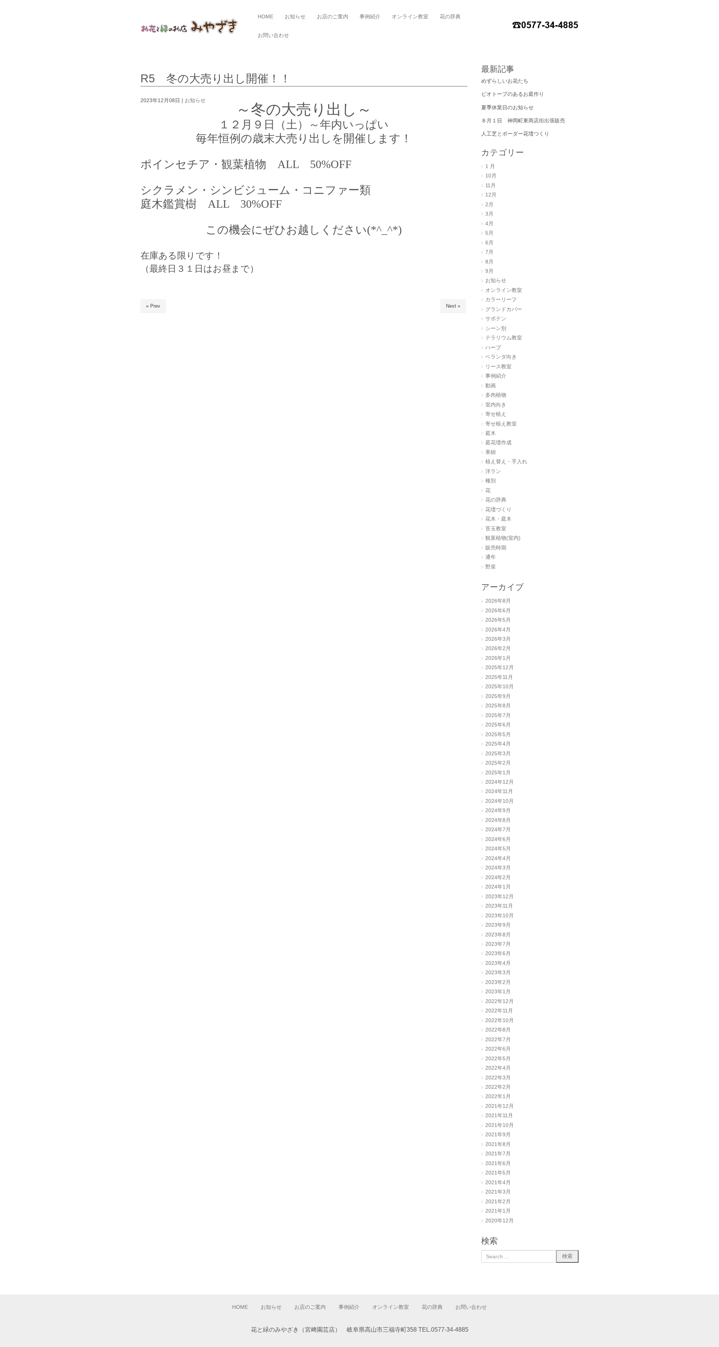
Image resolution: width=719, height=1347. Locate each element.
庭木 (490, 433)
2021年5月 (498, 1173)
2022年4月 (498, 1068)
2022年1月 (498, 1096)
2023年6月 (498, 953)
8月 (489, 262)
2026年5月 (498, 620)
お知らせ (195, 100)
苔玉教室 (495, 528)
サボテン (495, 318)
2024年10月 (499, 801)
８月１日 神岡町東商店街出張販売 (523, 121)
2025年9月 (498, 696)
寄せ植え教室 (501, 424)
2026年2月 (498, 648)
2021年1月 (498, 1211)
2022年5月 (498, 1058)
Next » (453, 306)
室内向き (495, 405)
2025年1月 (498, 772)
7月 (489, 252)
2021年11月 (499, 1115)
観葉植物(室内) (503, 538)
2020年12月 (499, 1220)
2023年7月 (498, 944)
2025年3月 (498, 753)
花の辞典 (495, 500)
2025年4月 (498, 744)
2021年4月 (498, 1182)
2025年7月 (498, 715)
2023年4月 (498, 963)
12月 (491, 195)
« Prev (153, 306)
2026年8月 (498, 601)
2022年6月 (498, 1049)
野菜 (490, 567)
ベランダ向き (501, 357)
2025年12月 (499, 667)
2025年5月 (498, 734)
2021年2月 (498, 1201)
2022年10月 (499, 1020)
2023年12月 (499, 896)
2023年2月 (498, 982)
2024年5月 (498, 848)
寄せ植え (495, 414)
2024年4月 (498, 858)
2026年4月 (498, 630)
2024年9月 (498, 810)
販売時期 (495, 548)
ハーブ (493, 347)
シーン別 (495, 328)
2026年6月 (498, 610)
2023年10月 (499, 915)
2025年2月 (498, 763)
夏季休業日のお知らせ (507, 107)
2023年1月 (498, 991)
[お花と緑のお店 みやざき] (192, 26)
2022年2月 (498, 1087)
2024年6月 (498, 839)
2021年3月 (498, 1192)
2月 (489, 204)
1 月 (490, 166)
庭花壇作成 (498, 442)
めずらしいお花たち (504, 81)
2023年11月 (499, 906)
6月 (489, 243)
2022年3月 (498, 1078)
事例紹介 (495, 376)
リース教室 (498, 366)
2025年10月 (499, 686)
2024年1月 (498, 887)
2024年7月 (498, 829)
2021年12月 (499, 1106)
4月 (489, 223)
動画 (490, 385)
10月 (491, 176)
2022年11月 (499, 1011)
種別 (490, 481)
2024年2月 (498, 877)
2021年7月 (498, 1153)
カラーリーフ (501, 299)
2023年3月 (498, 972)
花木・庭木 (498, 519)
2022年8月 (498, 1030)
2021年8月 (498, 1144)
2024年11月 (499, 791)
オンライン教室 (503, 290)
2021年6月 (498, 1163)
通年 (490, 557)
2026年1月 (498, 658)
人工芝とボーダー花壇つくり (515, 134)
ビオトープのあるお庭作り (512, 94)
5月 (489, 233)
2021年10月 (499, 1125)
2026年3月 (498, 639)
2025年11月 (499, 677)
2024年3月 (498, 868)
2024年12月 (499, 782)
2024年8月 (498, 820)
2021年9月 (498, 1134)
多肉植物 (495, 395)
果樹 (490, 452)
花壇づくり (498, 509)
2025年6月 (498, 725)
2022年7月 (498, 1039)
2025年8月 (498, 705)
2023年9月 (498, 925)
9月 (489, 271)
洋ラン (493, 471)
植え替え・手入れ (506, 461)
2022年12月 (499, 1001)
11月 (490, 185)
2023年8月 (498, 935)
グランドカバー (503, 309)
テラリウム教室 (503, 338)
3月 (489, 214)
